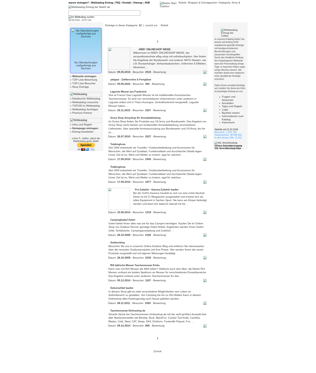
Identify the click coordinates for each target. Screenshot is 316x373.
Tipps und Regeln (232, 106)
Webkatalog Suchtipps (85, 109)
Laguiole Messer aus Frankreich (128, 91)
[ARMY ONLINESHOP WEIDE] (119, 68)
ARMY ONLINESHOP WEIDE (155, 49)
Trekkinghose (117, 144)
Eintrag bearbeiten (83, 131)
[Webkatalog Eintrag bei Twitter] (230, 35)
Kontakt (126, 2)
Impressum (228, 122)
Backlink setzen (231, 112)
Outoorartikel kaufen (121, 288)
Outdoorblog (117, 242)
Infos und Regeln (82, 124)
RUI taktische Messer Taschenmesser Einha (134, 265)
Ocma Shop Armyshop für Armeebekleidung (135, 117)
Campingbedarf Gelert (122, 219)
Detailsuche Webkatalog (86, 98)
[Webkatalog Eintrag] (168, 2)
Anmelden (228, 103)
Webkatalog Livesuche (85, 102)
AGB (147, 2)
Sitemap (137, 2)
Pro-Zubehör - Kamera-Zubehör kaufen (156, 189)
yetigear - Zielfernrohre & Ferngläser (130, 79)
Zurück (157, 351)
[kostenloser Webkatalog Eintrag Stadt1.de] (89, 6)
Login (225, 109)
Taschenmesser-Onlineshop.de (127, 310)
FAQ (117, 2)
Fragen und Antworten (228, 98)
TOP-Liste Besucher (84, 83)
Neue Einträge (80, 86)
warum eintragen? (78, 2)
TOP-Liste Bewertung (84, 79)
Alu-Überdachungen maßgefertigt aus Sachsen (85, 65)
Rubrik (164, 25)
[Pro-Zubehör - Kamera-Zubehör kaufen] (119, 208)
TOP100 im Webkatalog (86, 105)
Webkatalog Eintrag (102, 2)
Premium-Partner (82, 112)
